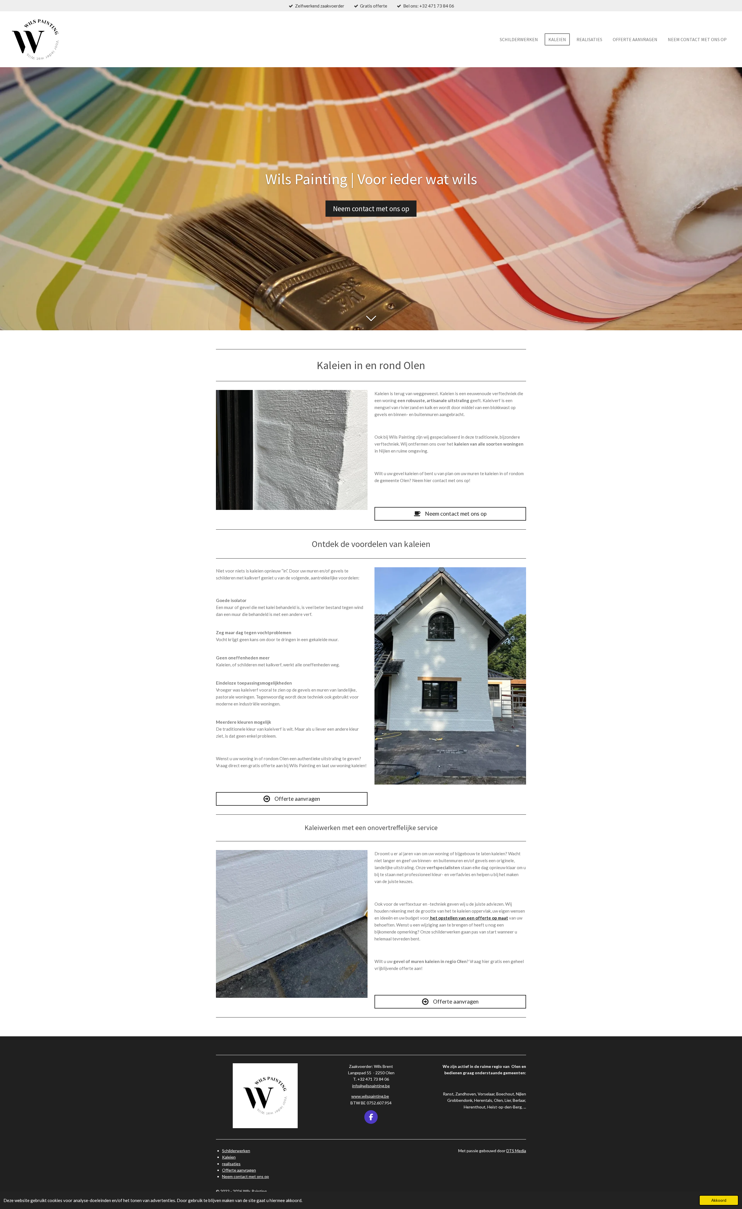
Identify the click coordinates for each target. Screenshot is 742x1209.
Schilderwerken (236, 1150)
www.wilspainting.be (370, 1096)
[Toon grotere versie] (292, 450)
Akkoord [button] (718, 1200)
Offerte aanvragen (239, 1170)
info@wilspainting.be (371, 1085)
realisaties (231, 1163)
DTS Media (516, 1150)
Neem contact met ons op (245, 1176)
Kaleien (229, 1157)
